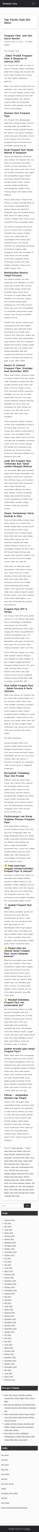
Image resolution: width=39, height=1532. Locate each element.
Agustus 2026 (9, 1220)
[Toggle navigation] (33, 4)
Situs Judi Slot (17, 1148)
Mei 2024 (7, 1303)
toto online (5, 1474)
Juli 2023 (7, 1335)
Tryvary (27, 1529)
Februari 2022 (9, 1380)
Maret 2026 (8, 1233)
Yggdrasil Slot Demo (12, 1196)
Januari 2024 (9, 1316)
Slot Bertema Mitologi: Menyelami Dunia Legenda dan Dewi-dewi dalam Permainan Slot (20, 1407)
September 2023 (10, 1328)
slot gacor (5, 1455)
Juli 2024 (7, 1297)
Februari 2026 (9, 1236)
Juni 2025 (8, 1261)
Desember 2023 (10, 1319)
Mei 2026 (7, 1226)
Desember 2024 (10, 1281)
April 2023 (8, 1345)
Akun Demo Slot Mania (13, 1151)
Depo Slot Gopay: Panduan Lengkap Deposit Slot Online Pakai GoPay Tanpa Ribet (19, 1398)
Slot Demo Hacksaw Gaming (20, 1183)
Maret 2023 (8, 1348)
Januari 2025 (9, 1277)
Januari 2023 (9, 1354)
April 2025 (8, 1268)
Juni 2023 (8, 1338)
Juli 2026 (7, 1223)
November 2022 (10, 1360)
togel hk (4, 1460)
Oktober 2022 (9, 1364)
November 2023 (10, 1322)
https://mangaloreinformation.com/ (14, 1508)
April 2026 (8, 1230)
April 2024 (8, 1306)
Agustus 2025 (9, 1255)
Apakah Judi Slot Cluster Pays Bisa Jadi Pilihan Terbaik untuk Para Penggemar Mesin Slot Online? (19, 1427)
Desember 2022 (10, 1357)
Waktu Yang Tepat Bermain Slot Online (19, 1193)
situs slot (4, 1469)
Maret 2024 (8, 1309)
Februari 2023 (9, 1351)
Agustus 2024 (9, 1293)
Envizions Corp (10, 3)
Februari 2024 (9, 1313)
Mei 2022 (7, 1370)
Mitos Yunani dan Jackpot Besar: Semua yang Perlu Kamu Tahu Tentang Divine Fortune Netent (19, 1417)
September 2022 (10, 1367)
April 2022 (8, 1373)
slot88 (3, 1488)
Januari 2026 (9, 1239)
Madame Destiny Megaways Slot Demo (18, 1173)
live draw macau (7, 1484)
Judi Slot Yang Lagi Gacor (18, 1170)
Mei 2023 (7, 1341)
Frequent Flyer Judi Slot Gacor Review (18, 37)
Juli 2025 (7, 1258)
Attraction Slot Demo (21, 1157)
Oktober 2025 (9, 1249)
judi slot (4, 1479)
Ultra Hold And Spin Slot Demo (22, 1189)
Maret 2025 (8, 1271)
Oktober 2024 (9, 1287)
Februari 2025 (9, 1274)
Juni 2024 (8, 1300)
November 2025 (10, 1246)
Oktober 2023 (9, 1325)
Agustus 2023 (9, 1332)
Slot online (5, 1503)
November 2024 (10, 1284)
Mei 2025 (7, 1265)
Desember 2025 (10, 1242)
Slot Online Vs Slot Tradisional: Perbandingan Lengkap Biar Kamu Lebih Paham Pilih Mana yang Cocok (19, 1436)
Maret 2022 (8, 1376)
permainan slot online (9, 1493)
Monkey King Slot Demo (13, 1177)
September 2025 (10, 1252)
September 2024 (10, 1290)
